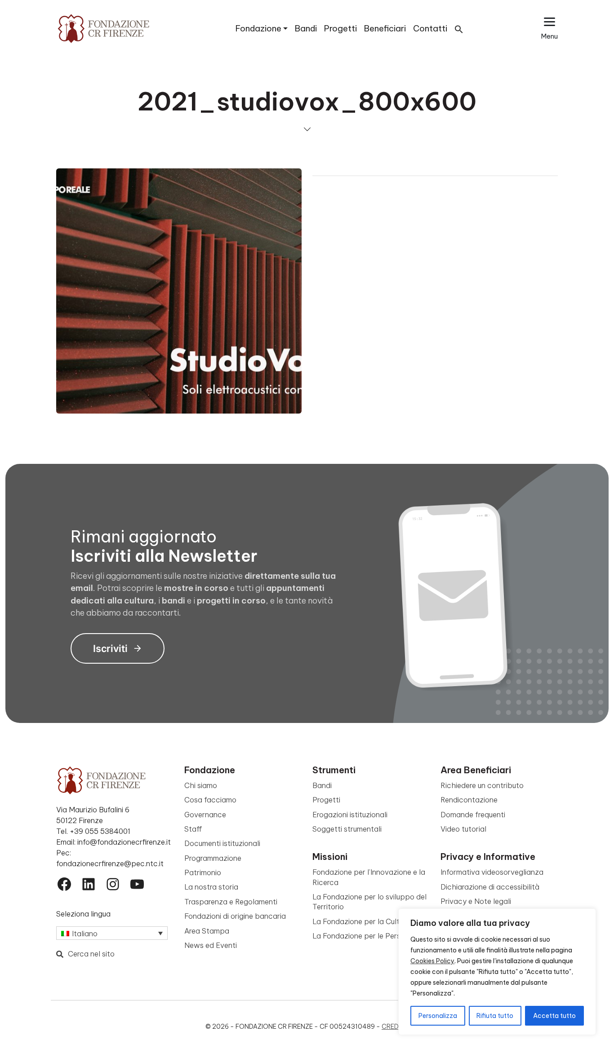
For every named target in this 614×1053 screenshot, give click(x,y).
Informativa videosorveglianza (491, 872)
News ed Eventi (210, 945)
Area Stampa (206, 930)
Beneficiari (385, 28)
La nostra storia (211, 886)
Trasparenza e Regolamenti (230, 901)
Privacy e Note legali (475, 901)
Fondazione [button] (258, 28)
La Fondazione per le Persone (362, 935)
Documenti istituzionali (222, 843)
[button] (458, 28)
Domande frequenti (472, 814)
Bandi (306, 28)
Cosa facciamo (210, 799)
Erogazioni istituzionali (349, 814)
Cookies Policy (432, 961)
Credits (395, 1026)
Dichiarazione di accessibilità (489, 886)
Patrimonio (202, 872)
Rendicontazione (469, 799)
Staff (193, 828)
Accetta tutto (554, 1016)
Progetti (340, 28)
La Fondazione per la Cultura (361, 921)
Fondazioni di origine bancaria (235, 916)
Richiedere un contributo (482, 785)
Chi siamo (200, 785)
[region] (497, 971)
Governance (205, 814)
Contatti (430, 28)
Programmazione (212, 858)
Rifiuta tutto (494, 1016)
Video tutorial (463, 828)
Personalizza (437, 1016)
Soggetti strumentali (347, 828)
